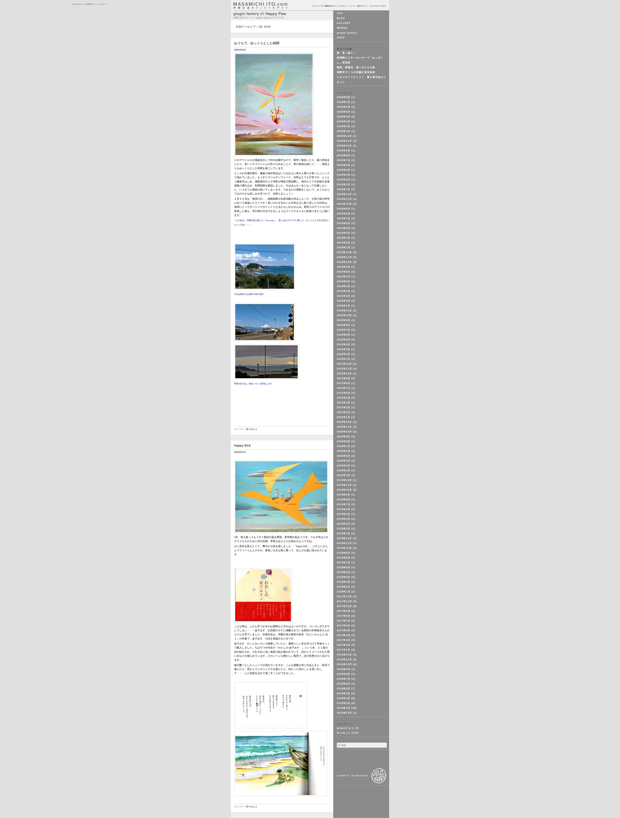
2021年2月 (343, 412)
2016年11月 (344, 659)
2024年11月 (344, 199)
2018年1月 (343, 591)
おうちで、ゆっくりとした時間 (256, 43)
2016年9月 (343, 669)
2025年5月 (343, 170)
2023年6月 (343, 281)
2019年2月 (343, 528)
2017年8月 (343, 615)
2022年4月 (343, 344)
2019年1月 (343, 533)
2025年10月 (344, 145)
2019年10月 (344, 489)
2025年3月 (343, 179)
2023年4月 (343, 291)
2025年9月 (343, 150)
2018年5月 (343, 572)
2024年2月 (343, 242)
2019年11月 (344, 485)
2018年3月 (343, 582)
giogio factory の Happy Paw (259, 13)
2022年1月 (343, 359)
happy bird (242, 445)
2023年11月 (344, 257)
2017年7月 (343, 620)
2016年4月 (343, 693)
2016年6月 (343, 683)
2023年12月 (344, 252)
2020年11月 (344, 426)
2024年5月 (343, 228)
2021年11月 (344, 368)
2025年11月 (344, 140)
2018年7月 (343, 562)
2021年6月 (343, 392)
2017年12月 (344, 596)
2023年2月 (343, 300)
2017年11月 (344, 601)
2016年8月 (343, 674)
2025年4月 (343, 174)
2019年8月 (343, 499)
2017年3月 (343, 640)
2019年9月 (343, 494)
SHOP (341, 37)
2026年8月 (343, 97)
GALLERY (344, 23)
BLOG (341, 18)
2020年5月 (343, 455)
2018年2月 (343, 586)
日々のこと (251, 429)
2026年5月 (343, 111)
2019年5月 (343, 514)
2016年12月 (344, 654)
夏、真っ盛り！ (346, 52)
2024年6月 (343, 223)
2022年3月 (343, 349)
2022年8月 (343, 325)
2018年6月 (343, 567)
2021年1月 (343, 417)
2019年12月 (344, 480)
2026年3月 (343, 121)
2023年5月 (343, 286)
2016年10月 (344, 664)
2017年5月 (343, 630)
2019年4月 (343, 518)
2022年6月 (343, 334)
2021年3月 (343, 407)
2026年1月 (343, 131)
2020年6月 (343, 451)
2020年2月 (343, 470)
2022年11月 (344, 310)
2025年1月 (343, 189)
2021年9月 (343, 378)
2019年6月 (343, 509)
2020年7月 (343, 446)
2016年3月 (343, 698)
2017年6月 (343, 625)
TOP (340, 13)
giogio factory (347, 32)
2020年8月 (343, 441)
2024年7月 (343, 218)
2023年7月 (343, 276)
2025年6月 (343, 165)
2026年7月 (343, 102)
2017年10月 (344, 606)
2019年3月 (343, 523)
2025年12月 (344, 136)
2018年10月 (344, 548)
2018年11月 (344, 543)
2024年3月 (343, 237)
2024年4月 (343, 233)
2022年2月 (343, 354)
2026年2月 (343, 126)
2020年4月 (343, 460)
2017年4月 (343, 635)
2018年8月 (343, 557)
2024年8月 (343, 213)
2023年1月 (343, 305)
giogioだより (345, 728)
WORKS (342, 27)
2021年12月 (344, 363)
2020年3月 (343, 465)
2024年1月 (343, 247)
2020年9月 (343, 436)
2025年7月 (343, 160)
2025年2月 (343, 184)
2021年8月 (343, 383)
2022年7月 (343, 329)
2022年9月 (343, 320)
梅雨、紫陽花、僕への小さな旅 (356, 67)
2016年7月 (343, 678)
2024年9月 (343, 208)
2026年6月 (343, 107)
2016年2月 (343, 703)
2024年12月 (344, 194)
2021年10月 (344, 373)
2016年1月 (343, 708)
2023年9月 (343, 266)
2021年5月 (343, 397)
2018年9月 (343, 552)
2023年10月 (344, 262)
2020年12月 (344, 422)
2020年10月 (344, 431)
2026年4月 (343, 116)
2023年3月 (343, 296)
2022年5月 (343, 339)
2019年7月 (343, 504)
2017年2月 (343, 645)
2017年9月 (343, 611)
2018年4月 (343, 577)
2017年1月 (343, 649)
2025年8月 (343, 155)
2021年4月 (343, 402)
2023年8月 (343, 271)
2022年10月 (344, 315)
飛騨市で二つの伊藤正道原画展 (356, 72)
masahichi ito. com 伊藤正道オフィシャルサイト (267, 5)
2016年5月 (343, 688)
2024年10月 (344, 203)
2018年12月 (344, 538)
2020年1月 (343, 475)
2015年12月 (344, 712)
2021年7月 (343, 388)
